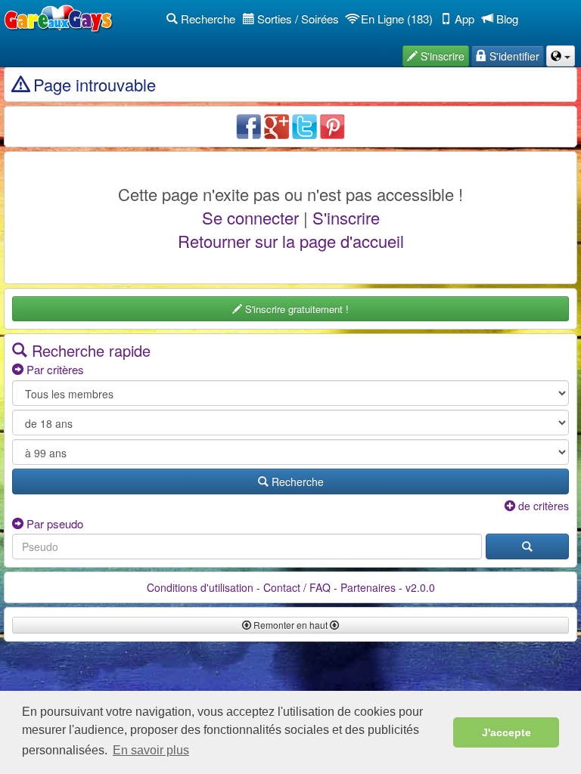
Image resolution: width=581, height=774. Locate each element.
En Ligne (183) (395, 18)
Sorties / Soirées (296, 18)
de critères (542, 505)
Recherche (206, 18)
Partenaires (368, 587)
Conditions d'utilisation (200, 587)
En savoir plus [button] (151, 750)
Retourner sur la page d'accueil (291, 240)
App (463, 18)
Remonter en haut (290, 624)
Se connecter (250, 217)
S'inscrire (346, 217)
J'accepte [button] (506, 732)
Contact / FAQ (297, 587)
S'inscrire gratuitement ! (295, 309)
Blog (505, 18)
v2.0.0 (420, 587)
